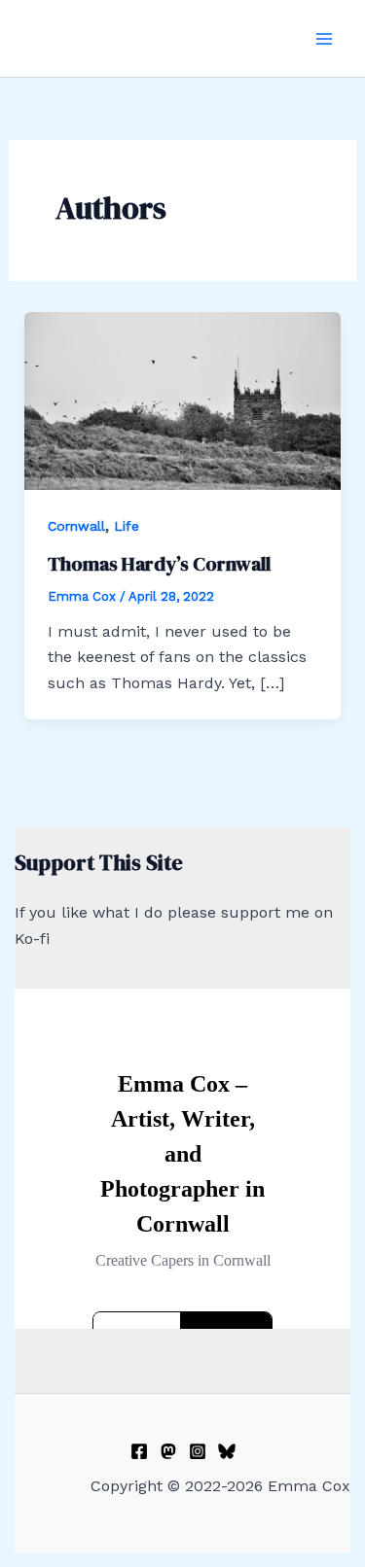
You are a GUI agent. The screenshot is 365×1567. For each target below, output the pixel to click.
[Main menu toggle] (324, 38)
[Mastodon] (168, 1451)
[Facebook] (139, 1451)
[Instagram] (197, 1451)
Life (126, 526)
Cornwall (76, 526)
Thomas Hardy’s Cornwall (159, 563)
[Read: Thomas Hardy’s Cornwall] (183, 399)
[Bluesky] (227, 1451)
